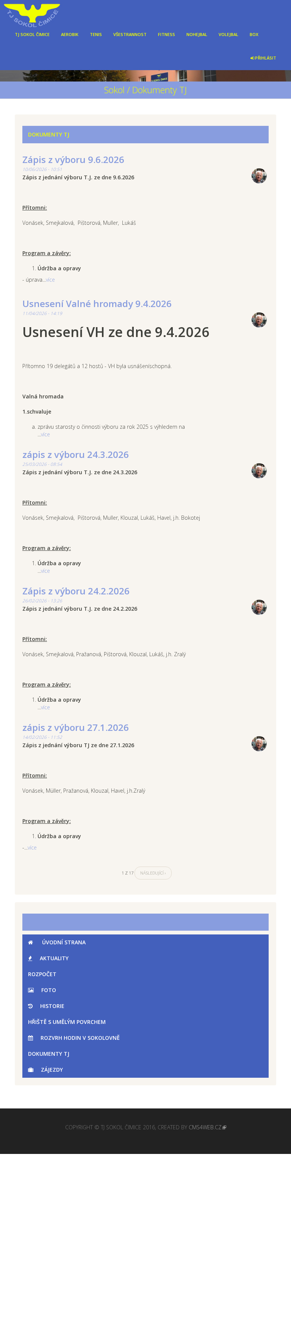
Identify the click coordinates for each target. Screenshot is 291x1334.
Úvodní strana (63, 942)
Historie (52, 1006)
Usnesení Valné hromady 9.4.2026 (97, 303)
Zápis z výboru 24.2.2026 (76, 591)
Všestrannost (130, 34)
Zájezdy (52, 1069)
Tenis (96, 34)
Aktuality (54, 958)
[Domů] (39, 11)
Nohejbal (196, 34)
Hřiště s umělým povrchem (67, 1021)
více (50, 279)
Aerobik (69, 34)
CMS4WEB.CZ (205, 1127)
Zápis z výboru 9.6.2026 (73, 159)
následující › (153, 873)
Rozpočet (42, 974)
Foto (48, 990)
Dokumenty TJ (48, 1053)
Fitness (166, 34)
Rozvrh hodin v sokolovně (80, 1037)
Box (254, 34)
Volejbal (228, 34)
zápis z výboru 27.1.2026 (75, 727)
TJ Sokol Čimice (32, 34)
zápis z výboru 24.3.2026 (75, 454)
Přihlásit (265, 58)
